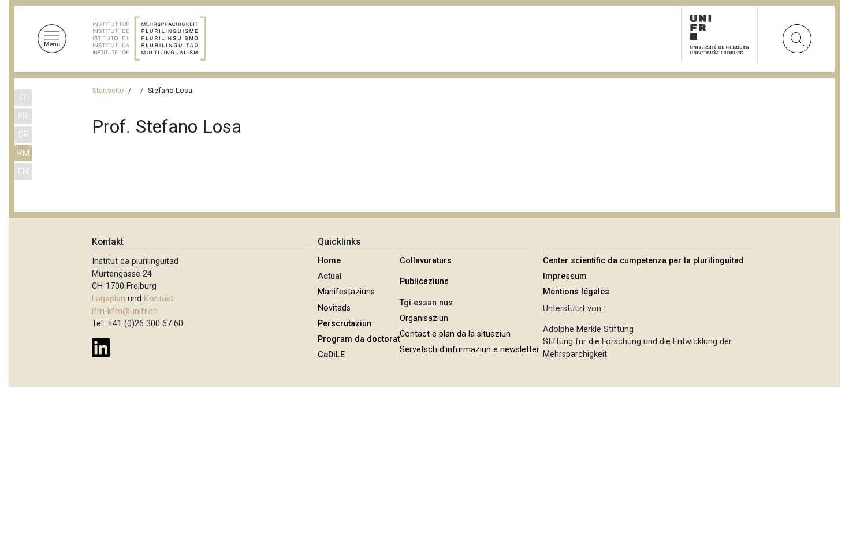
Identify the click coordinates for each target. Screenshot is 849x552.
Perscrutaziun (344, 324)
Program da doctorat (359, 339)
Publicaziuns (424, 281)
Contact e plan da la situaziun (455, 334)
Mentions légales (576, 292)
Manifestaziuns (346, 292)
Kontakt (158, 299)
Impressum (565, 276)
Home (329, 261)
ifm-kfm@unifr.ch (125, 311)
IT (23, 98)
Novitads (334, 308)
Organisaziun (424, 318)
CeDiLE (331, 355)
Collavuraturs (426, 261)
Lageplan (108, 299)
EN (23, 172)
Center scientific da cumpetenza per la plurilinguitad (643, 261)
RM (23, 153)
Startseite (108, 90)
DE (23, 135)
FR (23, 116)
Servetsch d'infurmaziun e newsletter (469, 350)
